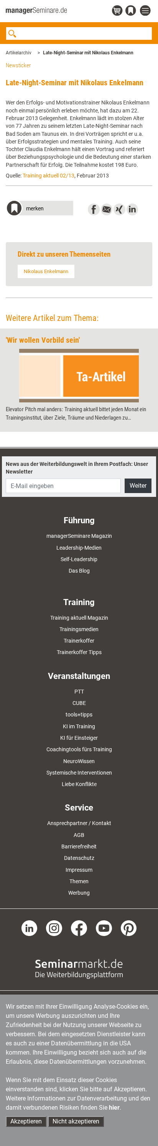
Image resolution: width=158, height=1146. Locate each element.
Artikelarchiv (18, 52)
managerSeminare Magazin (79, 536)
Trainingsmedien (79, 629)
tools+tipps (79, 714)
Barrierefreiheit (79, 846)
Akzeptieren (26, 1121)
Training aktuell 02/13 (48, 176)
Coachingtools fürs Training (79, 749)
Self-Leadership (79, 559)
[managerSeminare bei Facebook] (79, 928)
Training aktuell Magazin (79, 618)
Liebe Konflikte (79, 784)
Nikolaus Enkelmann (46, 271)
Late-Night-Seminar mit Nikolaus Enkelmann (88, 52)
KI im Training (79, 726)
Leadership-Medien (79, 548)
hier (114, 1107)
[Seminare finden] (79, 968)
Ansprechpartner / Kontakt (79, 823)
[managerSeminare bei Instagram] (54, 928)
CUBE (79, 703)
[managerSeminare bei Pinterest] (129, 928)
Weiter (138, 485)
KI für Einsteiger (79, 738)
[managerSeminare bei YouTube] (104, 928)
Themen (79, 881)
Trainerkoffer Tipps (79, 652)
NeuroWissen (79, 761)
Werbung (79, 893)
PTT (79, 692)
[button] (39, 209)
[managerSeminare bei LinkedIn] (29, 928)
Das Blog (79, 571)
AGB (79, 835)
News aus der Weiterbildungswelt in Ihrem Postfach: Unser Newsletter (77, 468)
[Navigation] (146, 11)
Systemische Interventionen (79, 773)
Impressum (79, 870)
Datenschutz (79, 858)
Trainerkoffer (79, 641)
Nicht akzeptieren (76, 1121)
